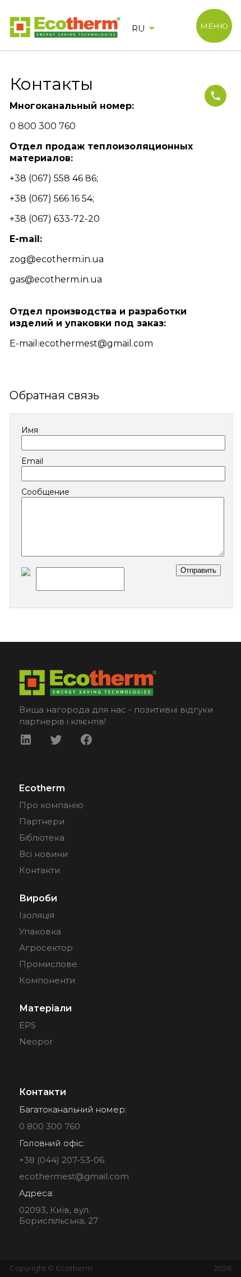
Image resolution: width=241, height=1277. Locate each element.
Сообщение (45, 492)
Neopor (36, 1041)
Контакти (39, 870)
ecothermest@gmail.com (74, 1176)
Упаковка (40, 931)
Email (32, 461)
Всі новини (43, 854)
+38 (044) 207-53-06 (61, 1160)
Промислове (48, 964)
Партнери (41, 821)
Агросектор (46, 947)
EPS (27, 1025)
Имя (29, 430)
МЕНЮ (214, 25)
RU (138, 28)
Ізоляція (36, 915)
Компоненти (47, 980)
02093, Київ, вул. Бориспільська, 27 (58, 1215)
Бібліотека (41, 837)
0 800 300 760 (49, 1126)
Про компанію (51, 805)
